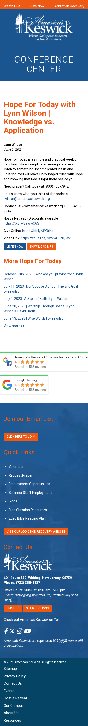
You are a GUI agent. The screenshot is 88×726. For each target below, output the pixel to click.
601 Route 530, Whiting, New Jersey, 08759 (38, 578)
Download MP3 (41, 246)
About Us (11, 713)
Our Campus (14, 705)
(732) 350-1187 (28, 583)
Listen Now (15, 246)
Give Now (37, 6)
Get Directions (37, 608)
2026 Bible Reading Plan (27, 518)
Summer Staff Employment (30, 493)
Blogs (13, 501)
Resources (12, 720)
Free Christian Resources (28, 510)
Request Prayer (21, 475)
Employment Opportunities (29, 484)
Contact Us (18, 547)
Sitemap (10, 668)
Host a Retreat (15, 698)
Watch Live (12, 6)
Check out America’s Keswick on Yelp (32, 620)
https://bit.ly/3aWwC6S (21, 223)
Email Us (13, 608)
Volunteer (16, 467)
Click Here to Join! (21, 436)
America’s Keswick (27, 662)
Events (9, 691)
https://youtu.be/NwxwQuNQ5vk (46, 238)
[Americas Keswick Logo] (44, 28)
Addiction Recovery (69, 6)
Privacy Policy (15, 676)
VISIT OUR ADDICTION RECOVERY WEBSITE (36, 531)
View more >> (14, 326)
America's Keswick (17, 641)
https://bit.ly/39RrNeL (38, 231)
